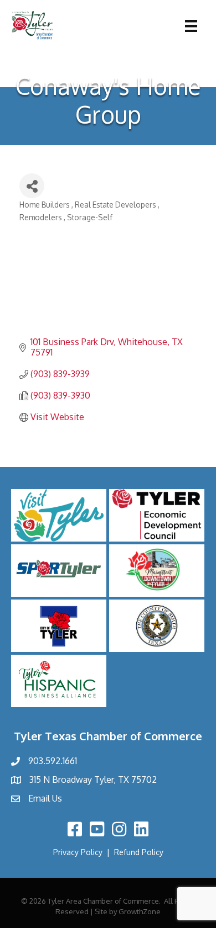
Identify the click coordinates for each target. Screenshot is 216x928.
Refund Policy (138, 852)
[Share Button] (31, 185)
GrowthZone (140, 911)
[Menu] (191, 26)
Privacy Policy (77, 852)
